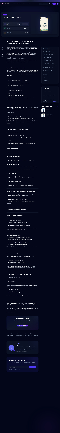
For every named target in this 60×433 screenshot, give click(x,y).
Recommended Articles (47, 81)
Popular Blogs (19, 3)
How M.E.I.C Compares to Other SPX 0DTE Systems (49, 72)
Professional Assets (47, 75)
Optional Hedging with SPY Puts (49, 63)
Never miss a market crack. (48, 78)
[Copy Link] (2, 56)
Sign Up (54, 3)
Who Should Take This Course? (48, 67)
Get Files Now (23, 325)
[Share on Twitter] (2, 49)
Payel (7, 24)
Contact (33, 3)
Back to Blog (5, 9)
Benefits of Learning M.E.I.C (47, 68)
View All (56, 106)
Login (50, 3)
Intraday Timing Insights (48, 57)
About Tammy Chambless (47, 51)
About (30, 3)
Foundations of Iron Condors (48, 54)
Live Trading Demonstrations (48, 60)
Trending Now (46, 80)
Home (15, 3)
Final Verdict (45, 74)
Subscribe (32, 366)
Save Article (25, 24)
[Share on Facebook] (2, 54)
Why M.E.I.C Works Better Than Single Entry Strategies (50, 65)
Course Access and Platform (47, 70)
